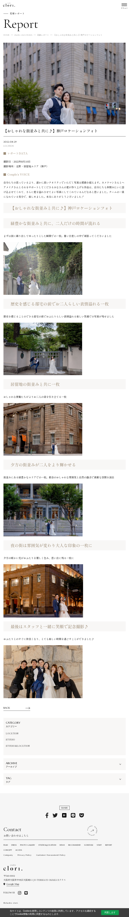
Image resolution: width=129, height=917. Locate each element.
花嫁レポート (43, 35)
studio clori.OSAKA (23, 35)
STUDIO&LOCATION (47, 845)
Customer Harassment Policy (50, 855)
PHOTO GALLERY (27, 845)
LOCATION (12, 733)
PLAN (5, 845)
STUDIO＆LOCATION (18, 745)
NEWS (62, 845)
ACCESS (18, 850)
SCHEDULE (88, 845)
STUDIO (10, 739)
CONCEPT (7, 850)
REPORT (108, 845)
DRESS (14, 845)
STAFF (99, 845)
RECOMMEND (74, 845)
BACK (6, 707)
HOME (6, 35)
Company (8, 855)
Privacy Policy (24, 855)
